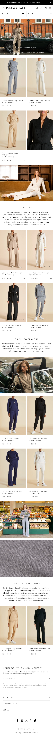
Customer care (11, 704)
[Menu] (50, 8)
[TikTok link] (35, 720)
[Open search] (37, 8)
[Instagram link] (22, 720)
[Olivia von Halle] (14, 8)
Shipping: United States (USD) (25, 733)
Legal (6, 710)
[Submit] (48, 678)
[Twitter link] (26, 720)
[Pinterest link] (31, 720)
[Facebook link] (18, 720)
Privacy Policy (23, 687)
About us (8, 697)
